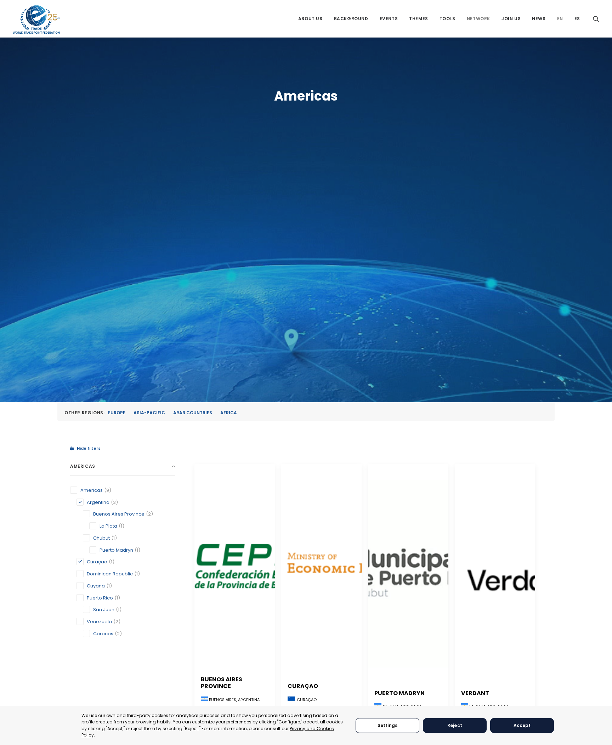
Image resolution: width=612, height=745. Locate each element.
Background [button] (351, 19)
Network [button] (478, 19)
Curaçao (303, 686)
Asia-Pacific (149, 413)
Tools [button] (447, 19)
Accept (522, 725)
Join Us (511, 19)
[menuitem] (310, 18)
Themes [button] (418, 19)
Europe (116, 413)
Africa (228, 413)
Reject (454, 725)
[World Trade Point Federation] (36, 19)
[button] (596, 18)
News (538, 19)
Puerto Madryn (399, 693)
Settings (387, 725)
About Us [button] (310, 19)
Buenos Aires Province (221, 682)
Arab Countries (192, 413)
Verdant (475, 693)
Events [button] (389, 19)
